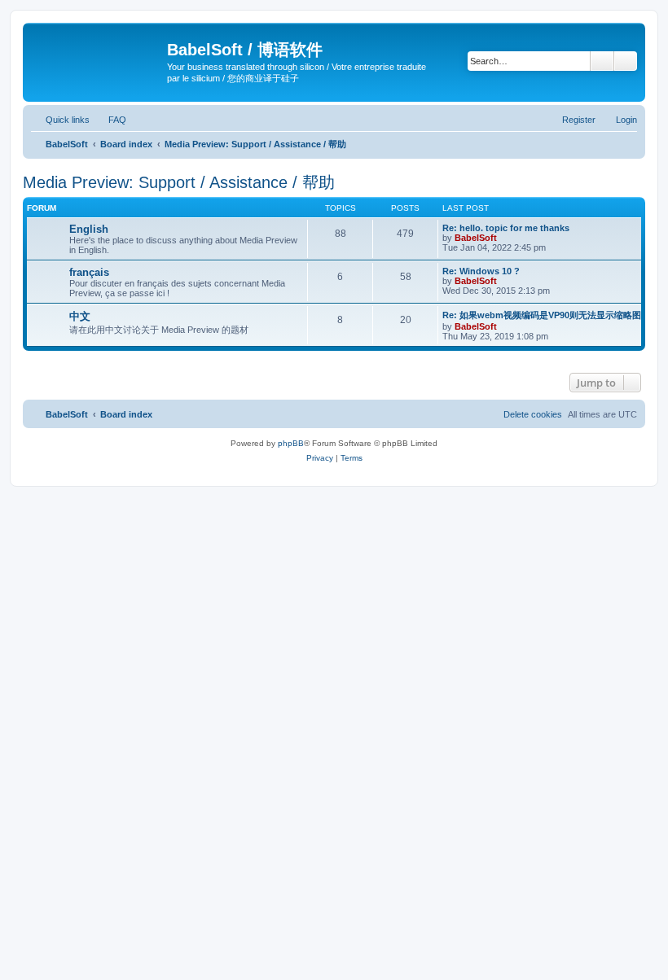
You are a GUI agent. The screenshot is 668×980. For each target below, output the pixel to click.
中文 (79, 316)
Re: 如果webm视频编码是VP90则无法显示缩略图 (541, 315)
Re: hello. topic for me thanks (505, 228)
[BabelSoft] (97, 53)
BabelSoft (476, 238)
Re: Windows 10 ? (481, 271)
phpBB (291, 443)
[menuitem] (110, 119)
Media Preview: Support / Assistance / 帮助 (179, 182)
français (89, 272)
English (88, 229)
